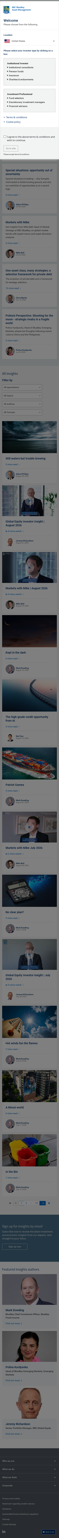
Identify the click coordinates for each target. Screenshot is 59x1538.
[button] (29, 117)
